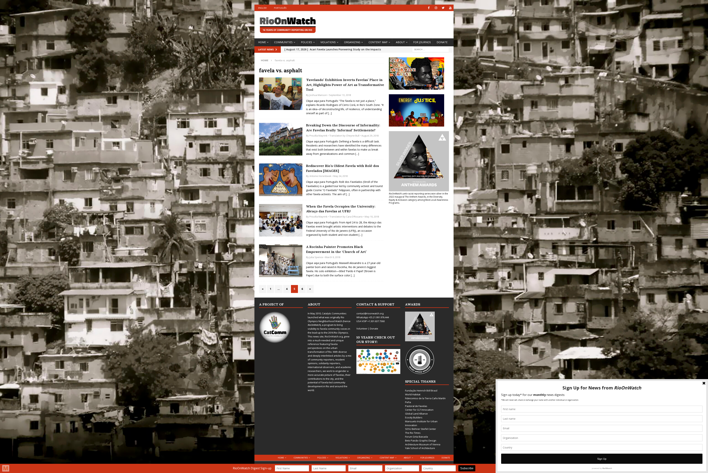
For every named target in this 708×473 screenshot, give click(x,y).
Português (280, 7)
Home (262, 42)
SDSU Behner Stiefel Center (420, 429)
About (400, 42)
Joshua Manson (318, 95)
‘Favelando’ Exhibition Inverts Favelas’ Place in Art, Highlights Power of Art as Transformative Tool (345, 85)
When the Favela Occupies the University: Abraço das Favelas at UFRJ (340, 208)
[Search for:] (430, 49)
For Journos (422, 42)
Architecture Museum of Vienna (422, 444)
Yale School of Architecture (420, 448)
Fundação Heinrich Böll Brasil (421, 390)
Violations (328, 42)
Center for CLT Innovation (419, 409)
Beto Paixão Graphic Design (420, 440)
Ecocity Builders (413, 417)
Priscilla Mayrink (318, 135)
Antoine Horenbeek (320, 176)
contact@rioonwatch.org (370, 313)
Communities (283, 42)
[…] (330, 113)
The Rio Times (413, 432)
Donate (442, 42)
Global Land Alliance (416, 413)
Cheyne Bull (352, 135)
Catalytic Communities (334, 313)
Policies (306, 42)
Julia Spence (316, 257)
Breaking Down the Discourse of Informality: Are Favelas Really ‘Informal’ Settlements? (343, 127)
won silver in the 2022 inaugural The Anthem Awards (418, 195)
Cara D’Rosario (354, 216)
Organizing (352, 42)
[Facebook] (429, 8)
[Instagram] (436, 8)
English (262, 7)
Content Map (378, 42)
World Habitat (412, 394)
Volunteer (361, 328)
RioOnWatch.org (334, 336)
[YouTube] (450, 8)
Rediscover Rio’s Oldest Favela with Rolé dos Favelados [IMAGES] (342, 168)
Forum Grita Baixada (416, 436)
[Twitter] (443, 8)
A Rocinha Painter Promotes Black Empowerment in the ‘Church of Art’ (336, 249)
